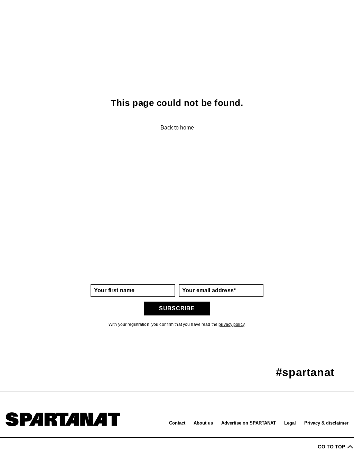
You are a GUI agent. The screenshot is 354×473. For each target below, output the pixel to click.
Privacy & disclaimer (326, 423)
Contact (177, 423)
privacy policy (231, 324)
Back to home (177, 128)
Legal (290, 423)
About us (203, 423)
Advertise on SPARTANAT (248, 423)
